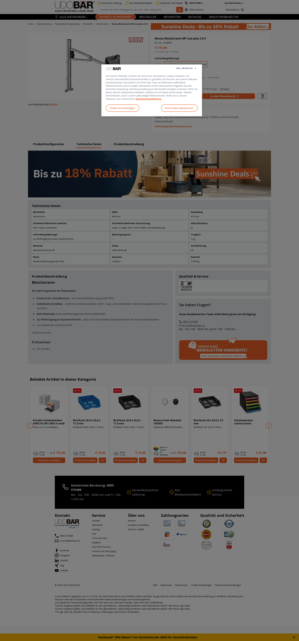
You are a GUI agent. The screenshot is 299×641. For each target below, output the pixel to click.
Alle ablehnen (184, 68)
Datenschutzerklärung (148, 98)
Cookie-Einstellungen (122, 108)
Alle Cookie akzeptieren (179, 108)
